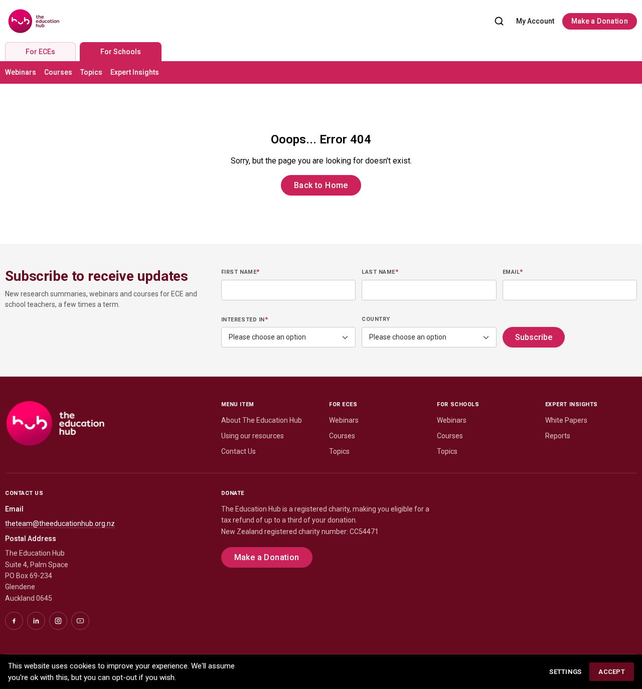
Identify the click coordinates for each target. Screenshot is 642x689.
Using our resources (252, 436)
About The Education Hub (261, 420)
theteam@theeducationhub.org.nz (60, 524)
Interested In (244, 319)
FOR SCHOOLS (458, 404)
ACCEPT (611, 671)
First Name (240, 271)
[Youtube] (80, 621)
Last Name (380, 271)
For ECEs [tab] (40, 52)
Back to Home (321, 185)
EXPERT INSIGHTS (571, 404)
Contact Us (238, 451)
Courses (58, 72)
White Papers (566, 420)
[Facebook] (14, 621)
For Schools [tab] (120, 52)
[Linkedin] (36, 621)
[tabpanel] (321, 72)
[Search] (499, 21)
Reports (557, 436)
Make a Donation (599, 21)
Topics (91, 72)
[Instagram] (58, 621)
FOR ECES (343, 404)
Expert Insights (134, 72)
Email (513, 271)
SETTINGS (565, 671)
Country (376, 319)
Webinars (20, 72)
